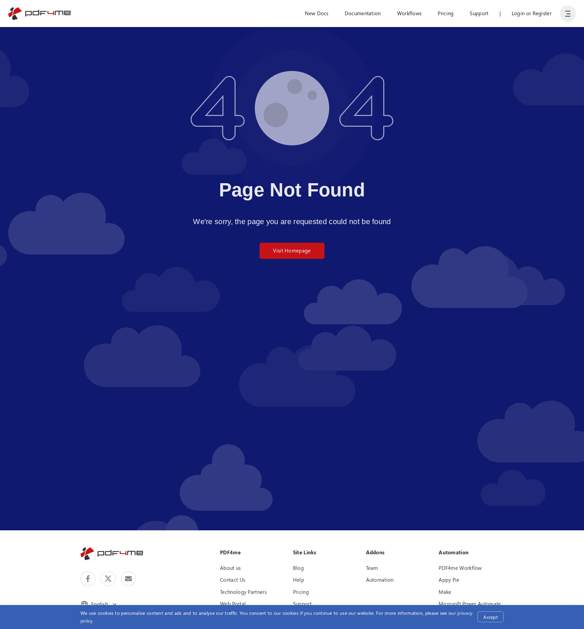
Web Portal (233, 603)
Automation (380, 579)
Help (298, 579)
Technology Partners (243, 591)
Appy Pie (449, 579)
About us (230, 567)
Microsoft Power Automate (470, 603)
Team (372, 567)
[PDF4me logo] (39, 13)
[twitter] (108, 578)
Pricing (446, 13)
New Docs (316, 13)
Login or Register (532, 13)
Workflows (409, 13)
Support (479, 13)
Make (445, 591)
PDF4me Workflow (460, 567)
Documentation (363, 13)
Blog (298, 567)
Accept (490, 617)
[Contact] (128, 578)
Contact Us (232, 579)
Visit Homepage (292, 250)
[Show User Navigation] (568, 13)
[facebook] (87, 578)
